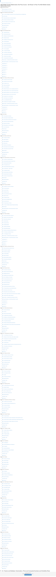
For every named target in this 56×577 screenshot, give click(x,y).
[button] (0, 0)
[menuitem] (0, 1)
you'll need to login (31, 573)
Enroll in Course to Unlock (28, 574)
